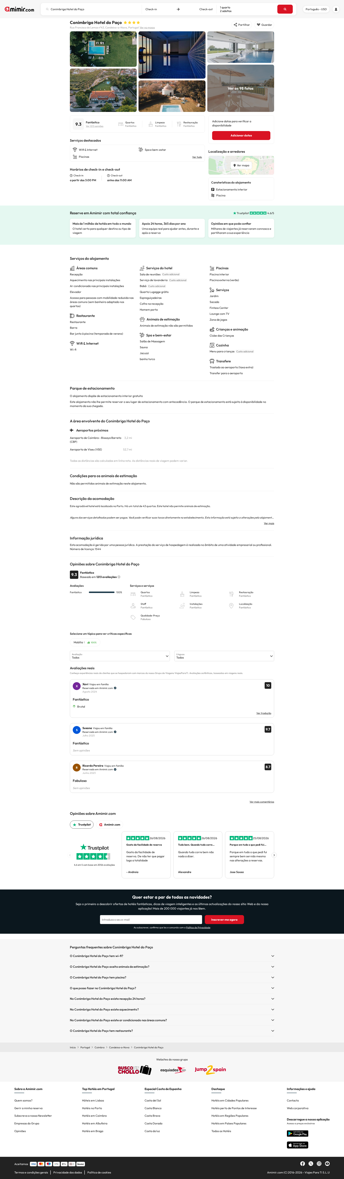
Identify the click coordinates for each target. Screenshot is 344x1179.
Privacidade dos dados (67, 1172)
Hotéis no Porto (92, 1108)
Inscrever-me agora (224, 919)
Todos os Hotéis (221, 1131)
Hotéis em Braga (92, 1131)
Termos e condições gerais (31, 1172)
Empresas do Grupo (26, 1123)
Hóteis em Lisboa (93, 1100)
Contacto (293, 1100)
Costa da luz (152, 1131)
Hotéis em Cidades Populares (230, 1100)
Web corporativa (297, 1108)
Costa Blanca (153, 1108)
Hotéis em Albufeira (94, 1123)
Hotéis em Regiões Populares (229, 1115)
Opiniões (20, 1131)
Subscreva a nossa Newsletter (33, 1115)
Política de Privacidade (198, 927)
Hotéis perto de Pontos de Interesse (234, 1108)
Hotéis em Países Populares (228, 1123)
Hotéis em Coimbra (94, 1115)
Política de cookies (99, 1172)
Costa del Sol (153, 1100)
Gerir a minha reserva (28, 1108)
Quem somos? (23, 1100)
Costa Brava (152, 1115)
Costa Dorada (153, 1123)
